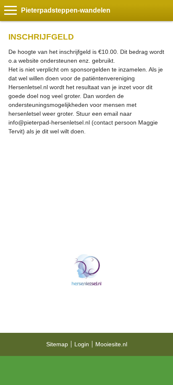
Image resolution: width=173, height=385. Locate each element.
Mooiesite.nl (111, 344)
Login (81, 344)
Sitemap (57, 344)
